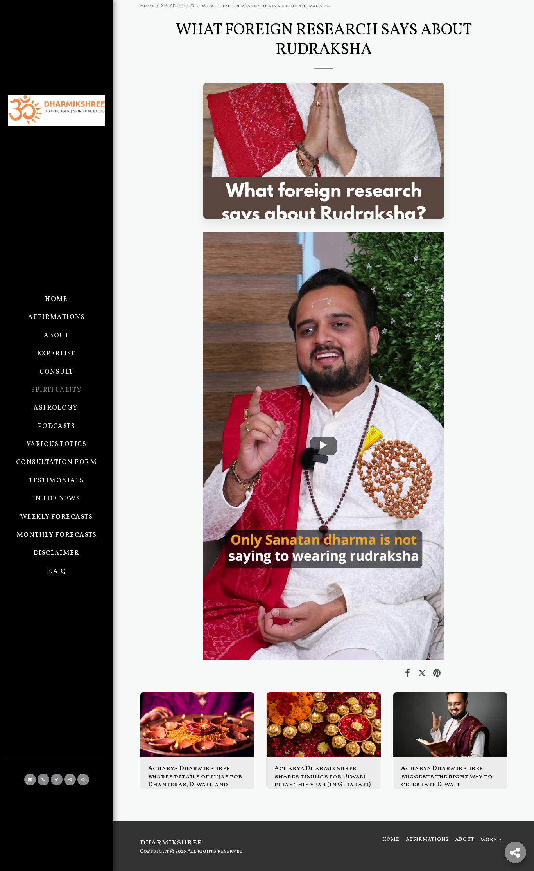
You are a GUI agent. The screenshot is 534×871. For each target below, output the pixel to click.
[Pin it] (437, 673)
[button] (30, 779)
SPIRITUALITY (178, 6)
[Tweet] (422, 673)
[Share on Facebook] (407, 673)
